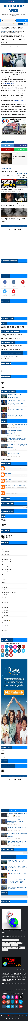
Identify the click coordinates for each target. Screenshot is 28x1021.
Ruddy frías (8, 479)
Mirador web (14, 8)
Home (2, 31)
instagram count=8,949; (6, 535)
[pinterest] (12, 1019)
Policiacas (5, 610)
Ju (3, 574)
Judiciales (3, 525)
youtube (3, 771)
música (4, 579)
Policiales (5, 628)
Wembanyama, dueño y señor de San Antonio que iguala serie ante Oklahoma (13, 337)
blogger (5, 226)
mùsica (4, 582)
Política (2, 523)
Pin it (9, 149)
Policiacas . (5, 618)
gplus (2, 383)
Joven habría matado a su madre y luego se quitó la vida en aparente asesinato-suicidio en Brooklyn (14, 219)
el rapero (9, 88)
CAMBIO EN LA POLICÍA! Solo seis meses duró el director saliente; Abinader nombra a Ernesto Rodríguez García (17, 403)
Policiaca (5, 600)
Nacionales (12, 23)
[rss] (15, 1019)
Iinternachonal (6, 559)
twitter (2, 382)
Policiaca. (5, 605)
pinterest (3, 753)
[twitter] (13, 1)
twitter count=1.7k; (5, 537)
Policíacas (3, 522)
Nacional (4, 587)
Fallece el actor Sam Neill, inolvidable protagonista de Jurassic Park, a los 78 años (13, 204)
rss (1, 379)
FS (26, 1015)
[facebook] (9, 1)
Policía (4, 597)
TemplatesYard (14, 1015)
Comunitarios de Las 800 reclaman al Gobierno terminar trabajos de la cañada (12, 28)
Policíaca (5, 602)
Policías (4, 630)
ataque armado (18, 100)
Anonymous (8, 473)
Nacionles (5, 595)
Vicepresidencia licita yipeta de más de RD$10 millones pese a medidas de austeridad (17, 446)
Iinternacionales (7, 562)
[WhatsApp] (21, 1018)
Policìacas (5, 615)
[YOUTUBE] (15, 1)
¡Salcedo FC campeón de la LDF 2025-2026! (11, 334)
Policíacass (5, 625)
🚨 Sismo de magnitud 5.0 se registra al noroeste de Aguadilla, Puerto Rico (12, 190)
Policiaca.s (5, 607)
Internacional (6, 567)
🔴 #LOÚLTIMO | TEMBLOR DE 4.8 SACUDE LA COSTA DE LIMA (17, 408)
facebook (22, 226)
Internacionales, (22, 46)
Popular (14, 810)
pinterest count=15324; (6, 536)
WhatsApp (3, 757)
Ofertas (2, 387)
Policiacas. (5, 623)
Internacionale (6, 569)
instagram (3, 384)
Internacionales (9, 31)
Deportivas (3, 519)
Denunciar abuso (6, 459)
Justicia (4, 577)
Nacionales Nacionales (9, 592)
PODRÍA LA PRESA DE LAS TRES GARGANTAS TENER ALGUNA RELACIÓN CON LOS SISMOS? (16, 396)
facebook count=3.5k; (6, 534)
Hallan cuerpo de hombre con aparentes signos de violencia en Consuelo (17, 887)
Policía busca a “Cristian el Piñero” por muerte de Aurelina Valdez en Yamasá (16, 439)
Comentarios (23, 810)
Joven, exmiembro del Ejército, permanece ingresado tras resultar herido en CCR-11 (17, 415)
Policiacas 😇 (6, 620)
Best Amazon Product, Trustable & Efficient (15, 485)
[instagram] (11, 1)
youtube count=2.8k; (5, 539)
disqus (13, 226)
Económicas (3, 524)
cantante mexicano (9, 83)
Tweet (9, 145)
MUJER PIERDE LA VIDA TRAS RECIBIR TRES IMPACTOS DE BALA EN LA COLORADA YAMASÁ (16, 453)
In (2, 564)
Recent (5, 810)
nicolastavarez (8, 467)
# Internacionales (9, 141)
